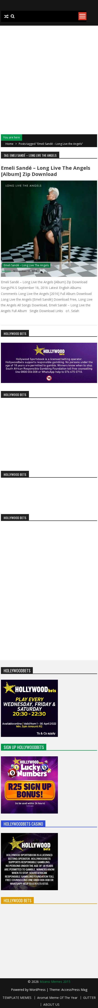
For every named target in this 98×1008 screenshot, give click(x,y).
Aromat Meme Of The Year (57, 997)
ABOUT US (51, 1004)
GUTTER (89, 997)
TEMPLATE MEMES (17, 997)
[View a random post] (6, 16)
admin (6, 271)
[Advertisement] (49, 77)
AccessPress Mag (74, 989)
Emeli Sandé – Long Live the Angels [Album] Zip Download (45, 170)
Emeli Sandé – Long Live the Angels (26, 265)
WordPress (37, 989)
